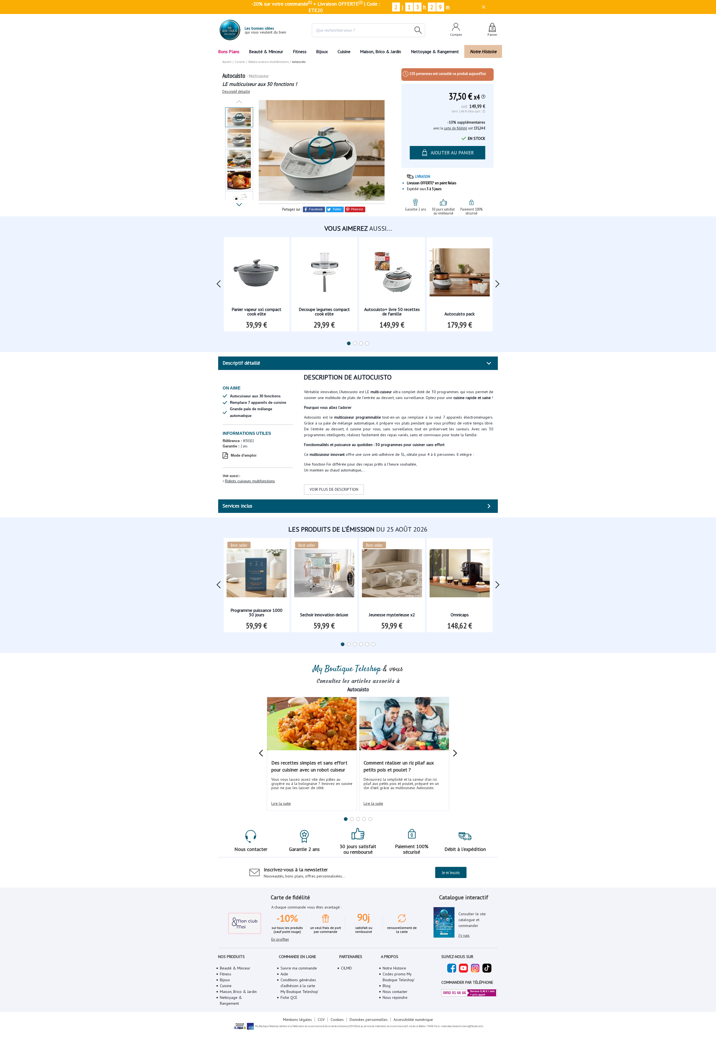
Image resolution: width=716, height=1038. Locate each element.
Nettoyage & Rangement (435, 51)
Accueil (226, 62)
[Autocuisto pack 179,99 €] (460, 274)
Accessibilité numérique (413, 1019)
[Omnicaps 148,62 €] (460, 575)
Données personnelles (369, 1019)
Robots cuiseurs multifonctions (250, 481)
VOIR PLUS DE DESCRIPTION (334, 489)
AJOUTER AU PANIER (452, 153)
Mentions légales (297, 1019)
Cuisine (344, 51)
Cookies (337, 1019)
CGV (321, 1019)
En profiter (280, 939)
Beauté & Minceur (266, 51)
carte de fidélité (455, 128)
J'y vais (464, 935)
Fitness (300, 51)
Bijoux (322, 51)
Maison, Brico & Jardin (380, 51)
